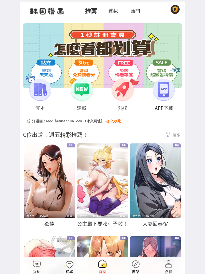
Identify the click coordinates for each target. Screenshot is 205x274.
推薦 (91, 10)
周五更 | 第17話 (143, 215)
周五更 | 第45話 (90, 215)
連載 (113, 11)
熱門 (135, 11)
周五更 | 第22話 (37, 215)
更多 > (173, 135)
